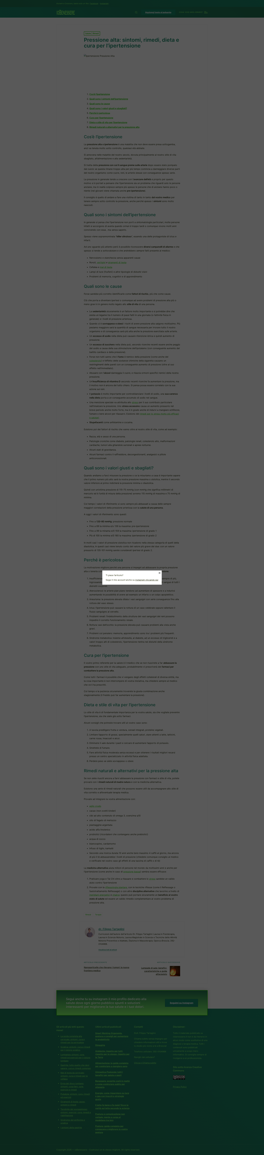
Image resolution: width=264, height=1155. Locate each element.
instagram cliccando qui (146, 580)
